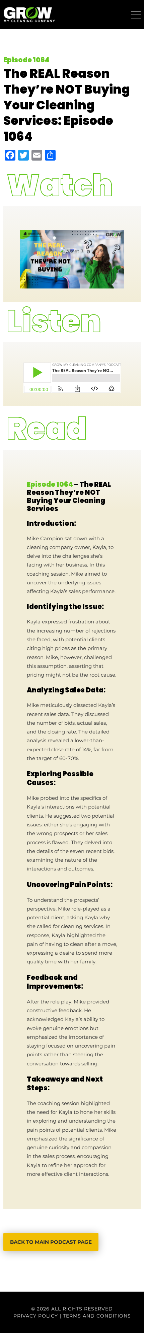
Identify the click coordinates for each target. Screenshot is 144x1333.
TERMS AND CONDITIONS (97, 1316)
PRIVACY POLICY (35, 1316)
